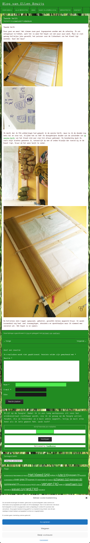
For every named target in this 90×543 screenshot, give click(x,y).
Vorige (7, 341)
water (62, 484)
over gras (20, 479)
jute (50, 333)
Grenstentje (65, 10)
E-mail (7, 389)
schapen (61, 479)
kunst (83, 475)
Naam (6, 385)
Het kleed (45, 333)
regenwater (42, 480)
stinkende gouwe (25, 484)
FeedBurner (51, 446)
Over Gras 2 (7, 10)
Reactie (8, 358)
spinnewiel (11, 484)
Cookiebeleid (44, 540)
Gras (33, 10)
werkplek (7, 489)
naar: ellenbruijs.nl (47, 10)
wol (32, 489)
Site (5, 394)
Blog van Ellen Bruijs (23, 3)
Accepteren (45, 522)
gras (25, 475)
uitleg (38, 484)
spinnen (75, 479)
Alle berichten (21, 10)
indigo (54, 475)
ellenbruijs (28, 21)
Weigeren (45, 528)
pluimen (32, 480)
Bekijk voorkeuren (45, 535)
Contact (77, 10)
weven (18, 489)
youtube (41, 489)
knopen (73, 475)
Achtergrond (8, 475)
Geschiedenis (18, 475)
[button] (86, 498)
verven (49, 484)
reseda (50, 479)
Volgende (81, 341)
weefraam (56, 333)
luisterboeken (9, 479)
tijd (34, 484)
